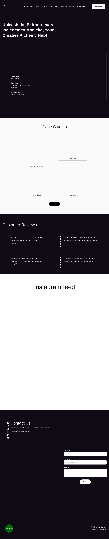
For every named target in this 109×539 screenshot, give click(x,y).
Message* (67, 467)
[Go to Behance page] (8, 431)
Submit (85, 482)
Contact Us (98, 6)
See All (55, 204)
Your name (67, 450)
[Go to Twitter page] (8, 428)
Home (26, 6)
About (38, 6)
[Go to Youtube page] (8, 437)
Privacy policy (54, 6)
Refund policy (81, 6)
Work (32, 6)
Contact (45, 6)
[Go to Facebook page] (8, 422)
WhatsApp (9, 528)
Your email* (67, 459)
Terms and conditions (67, 6)
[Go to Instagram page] (8, 425)
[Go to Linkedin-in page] (8, 434)
